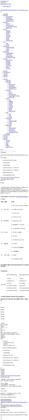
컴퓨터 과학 (9, 28)
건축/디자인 (9, 54)
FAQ (7, 143)
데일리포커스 (9, 60)
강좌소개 (3, 179)
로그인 (9, 6)
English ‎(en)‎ (3, 4)
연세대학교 (3, 402)
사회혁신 (8, 61)
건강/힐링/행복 (9, 53)
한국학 (7, 39)
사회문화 (8, 32)
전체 (10, 83)
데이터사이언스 (9, 25)
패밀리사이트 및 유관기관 (6, 400)
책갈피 (7, 67)
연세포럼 (8, 64)
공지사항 (8, 140)
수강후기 (11, 179)
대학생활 (8, 62)
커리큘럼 (7, 179)
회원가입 (5, 6)
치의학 (7, 44)
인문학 (4, 29)
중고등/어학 (6, 46)
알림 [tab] (3, 369)
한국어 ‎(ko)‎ (8, 4)
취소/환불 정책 (17, 405)
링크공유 (3, 337)
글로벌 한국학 (9, 40)
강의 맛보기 (9, 65)
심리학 (7, 33)
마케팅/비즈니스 (10, 21)
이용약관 (11, 405)
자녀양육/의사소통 (10, 57)
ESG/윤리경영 (9, 16)
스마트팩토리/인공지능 (11, 26)
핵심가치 (12, 375)
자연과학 (8, 36)
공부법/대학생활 (10, 47)
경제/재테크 (9, 18)
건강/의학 (8, 68)
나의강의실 (3, 152)
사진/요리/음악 (9, 56)
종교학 (7, 37)
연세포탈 (8, 402)
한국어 (7, 50)
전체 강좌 (5, 14)
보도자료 (3, 377)
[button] (3, 2)
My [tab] (1, 369)
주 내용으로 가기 (5, 1)
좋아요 (2, 335)
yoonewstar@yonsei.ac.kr (22, 196)
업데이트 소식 (9, 147)
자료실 (7, 145)
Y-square (5, 58)
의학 (4, 42)
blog (10, 399)
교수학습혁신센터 (15, 402)
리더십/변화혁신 (10, 19)
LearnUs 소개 (4, 375)
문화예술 (8, 30)
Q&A (7, 144)
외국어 (7, 49)
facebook (2, 399)
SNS (9, 377)
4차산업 (8, 23)
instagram (7, 399)
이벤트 (7, 141)
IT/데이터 (5, 22)
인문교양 (8, 35)
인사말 (8, 375)
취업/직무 (5, 15)
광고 (6, 377)
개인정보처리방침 (5, 405)
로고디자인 (17, 375)
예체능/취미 (6, 51)
